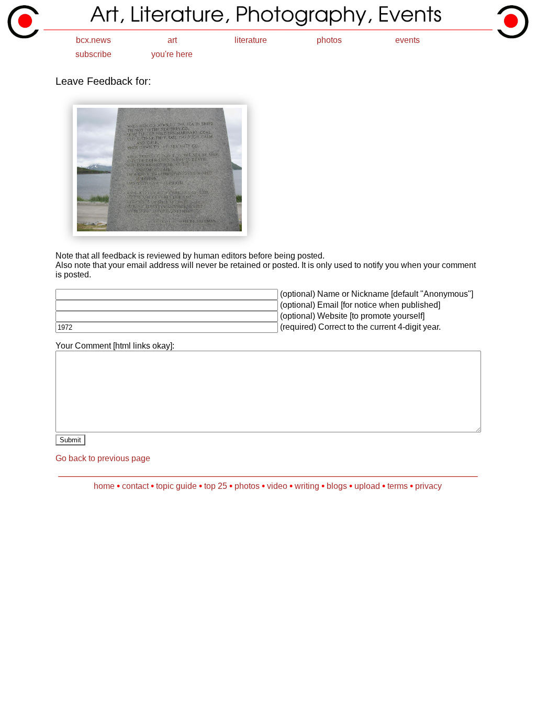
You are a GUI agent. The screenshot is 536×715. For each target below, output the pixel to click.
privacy (428, 486)
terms (397, 486)
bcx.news (93, 40)
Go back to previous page (102, 458)
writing (307, 486)
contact (135, 486)
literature (250, 40)
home (104, 486)
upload (367, 486)
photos (329, 40)
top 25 (215, 486)
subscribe (93, 54)
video (277, 486)
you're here (172, 54)
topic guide (176, 486)
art (172, 40)
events (407, 40)
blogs (337, 486)
